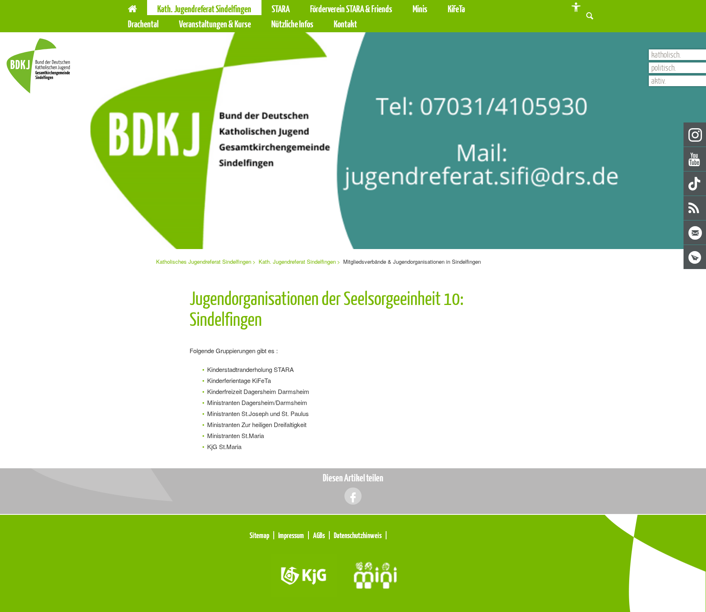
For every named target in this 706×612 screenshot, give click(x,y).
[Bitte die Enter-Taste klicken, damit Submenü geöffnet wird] (294, 9)
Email (695, 233)
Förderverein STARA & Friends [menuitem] (351, 9)
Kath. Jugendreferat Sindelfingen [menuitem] (204, 9)
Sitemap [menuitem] (259, 535)
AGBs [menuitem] (319, 535)
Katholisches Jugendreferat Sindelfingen (203, 261)
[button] (589, 15)
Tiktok (695, 184)
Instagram (695, 135)
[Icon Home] (132, 7)
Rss (695, 208)
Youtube (695, 159)
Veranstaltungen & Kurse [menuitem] (215, 24)
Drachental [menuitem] (143, 24)
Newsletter (695, 257)
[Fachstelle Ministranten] (375, 574)
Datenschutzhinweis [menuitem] (358, 535)
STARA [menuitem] (281, 9)
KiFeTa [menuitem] (456, 9)
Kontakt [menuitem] (345, 24)
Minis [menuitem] (420, 9)
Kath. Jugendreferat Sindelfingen (297, 261)
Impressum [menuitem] (291, 535)
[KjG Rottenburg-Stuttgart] (304, 574)
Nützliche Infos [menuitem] (292, 24)
